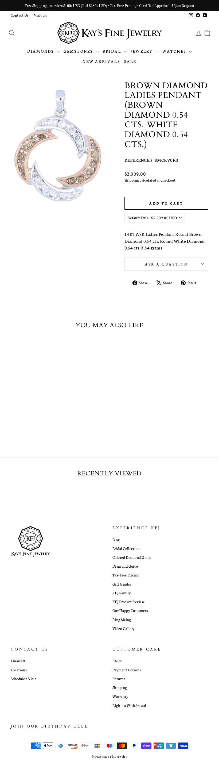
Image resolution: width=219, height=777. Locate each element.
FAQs (117, 660)
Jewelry (142, 51)
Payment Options (126, 669)
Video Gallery (123, 628)
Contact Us (20, 15)
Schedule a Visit (23, 678)
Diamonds (41, 51)
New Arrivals (101, 61)
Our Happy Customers (130, 610)
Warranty (120, 696)
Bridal (113, 51)
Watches (175, 51)
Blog (116, 539)
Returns (118, 678)
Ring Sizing (121, 619)
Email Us (18, 660)
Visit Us (40, 15)
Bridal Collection (126, 548)
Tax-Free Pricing (125, 575)
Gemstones (79, 51)
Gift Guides (121, 584)
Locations (19, 669)
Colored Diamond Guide (131, 557)
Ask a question (166, 263)
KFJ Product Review (128, 601)
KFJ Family (121, 592)
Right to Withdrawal (129, 705)
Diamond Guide (125, 566)
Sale (130, 61)
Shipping (131, 180)
